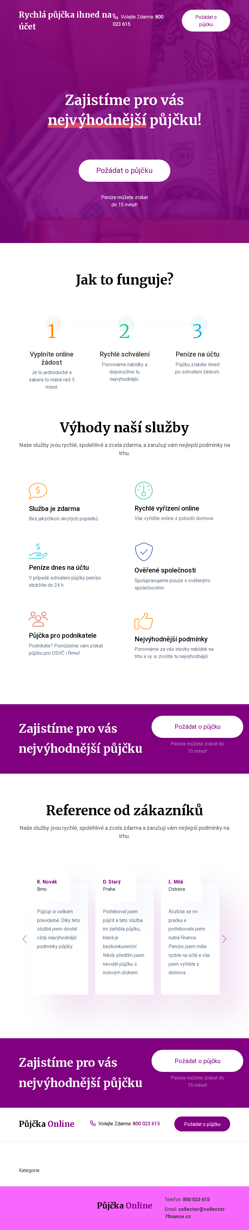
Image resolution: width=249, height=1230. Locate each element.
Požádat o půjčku (206, 20)
